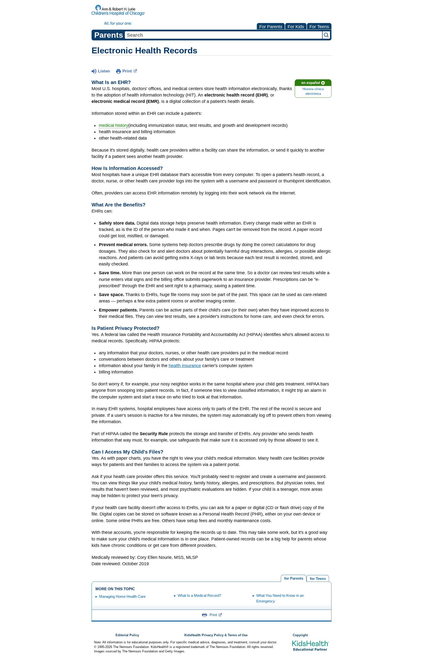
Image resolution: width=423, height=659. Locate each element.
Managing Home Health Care (122, 596)
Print (127, 71)
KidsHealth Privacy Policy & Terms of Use (215, 635)
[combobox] (223, 35)
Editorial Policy (127, 635)
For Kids (296, 26)
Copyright (300, 635)
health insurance (185, 365)
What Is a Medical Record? (199, 595)
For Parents (270, 26)
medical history (113, 125)
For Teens (319, 26)
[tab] (317, 578)
